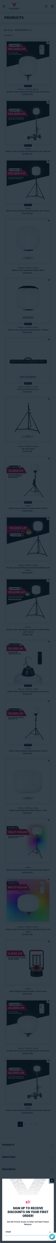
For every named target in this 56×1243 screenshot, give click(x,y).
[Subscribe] (49, 1232)
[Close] (52, 1181)
